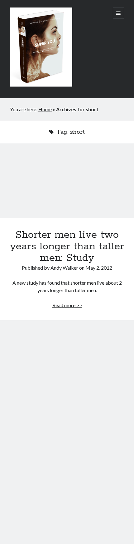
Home (45, 109)
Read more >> (67, 305)
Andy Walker (64, 268)
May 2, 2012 (98, 268)
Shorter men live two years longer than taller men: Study (67, 184)
